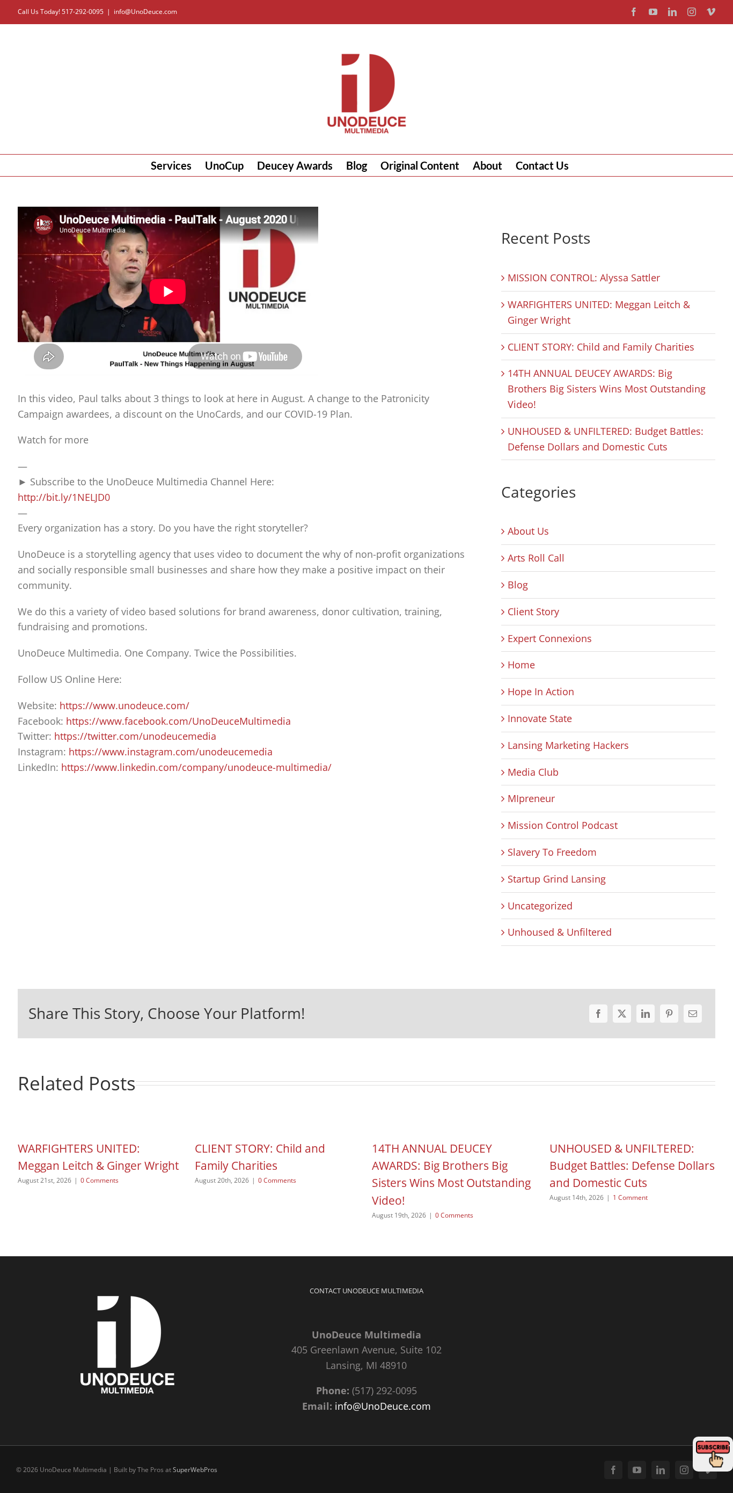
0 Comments (99, 1180)
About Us (528, 531)
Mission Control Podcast (563, 825)
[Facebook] (598, 1013)
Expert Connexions (550, 638)
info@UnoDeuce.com (145, 11)
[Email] (693, 1013)
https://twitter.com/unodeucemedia (135, 736)
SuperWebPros (195, 1469)
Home (521, 664)
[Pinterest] (669, 1013)
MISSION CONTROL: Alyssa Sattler (584, 277)
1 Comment (630, 1197)
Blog (518, 584)
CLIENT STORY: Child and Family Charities (601, 346)
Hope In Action (541, 691)
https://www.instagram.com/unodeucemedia (169, 751)
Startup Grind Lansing (557, 878)
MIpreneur (531, 798)
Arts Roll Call (536, 557)
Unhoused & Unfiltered (560, 932)
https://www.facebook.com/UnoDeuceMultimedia (178, 721)
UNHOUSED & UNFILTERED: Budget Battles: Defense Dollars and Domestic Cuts (632, 1166)
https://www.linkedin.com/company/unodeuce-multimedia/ (196, 767)
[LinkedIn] (645, 1013)
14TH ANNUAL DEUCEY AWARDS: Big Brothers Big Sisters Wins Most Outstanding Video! (607, 389)
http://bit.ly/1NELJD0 (64, 497)
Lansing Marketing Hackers (568, 745)
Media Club (533, 772)
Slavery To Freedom (552, 852)
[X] (622, 1013)
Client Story (533, 611)
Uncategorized (540, 905)
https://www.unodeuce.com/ (124, 705)
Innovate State (540, 718)
